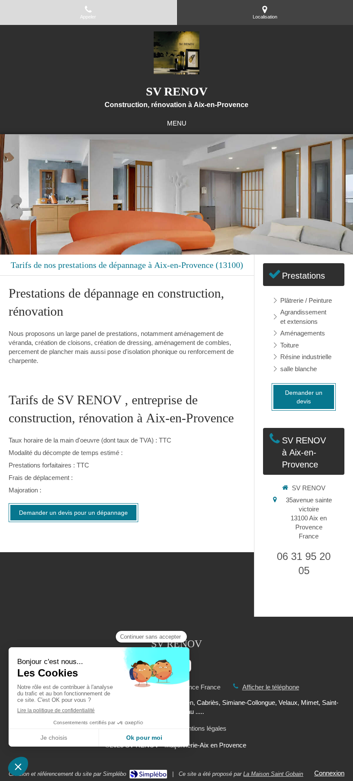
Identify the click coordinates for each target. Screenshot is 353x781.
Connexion (329, 773)
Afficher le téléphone (270, 687)
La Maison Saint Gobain (273, 774)
